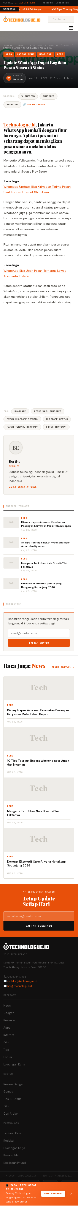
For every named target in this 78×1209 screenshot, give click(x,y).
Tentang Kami (12, 1133)
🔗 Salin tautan (34, 104)
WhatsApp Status (57, 419)
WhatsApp (48, 96)
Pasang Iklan (11, 1155)
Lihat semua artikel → (24, 486)
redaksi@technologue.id (22, 981)
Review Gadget (13, 1084)
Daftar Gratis (39, 643)
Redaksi (8, 1141)
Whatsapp (20, 411)
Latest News (35, 45)
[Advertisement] (39, 352)
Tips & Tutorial (12, 1099)
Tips (6, 1050)
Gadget (8, 1013)
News (20, 45)
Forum (7, 1057)
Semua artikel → (63, 667)
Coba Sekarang (53, 1193)
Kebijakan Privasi (14, 1163)
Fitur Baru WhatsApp (47, 411)
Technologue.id (19, 125)
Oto (6, 1042)
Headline (53, 45)
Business (9, 1020)
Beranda (7, 45)
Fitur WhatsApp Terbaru (22, 419)
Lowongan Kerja (14, 1064)
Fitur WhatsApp (56, 426)
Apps (66, 45)
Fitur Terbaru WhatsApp (22, 426)
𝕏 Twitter (28, 96)
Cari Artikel (10, 1113)
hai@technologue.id (19, 986)
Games (8, 1091)
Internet (8, 1035)
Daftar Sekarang (39, 926)
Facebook (12, 104)
